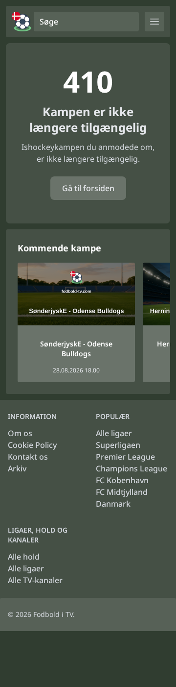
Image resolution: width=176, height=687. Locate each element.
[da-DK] (21, 21)
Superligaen (118, 445)
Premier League (125, 456)
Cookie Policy (32, 445)
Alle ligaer (114, 433)
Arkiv (17, 468)
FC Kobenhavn (122, 480)
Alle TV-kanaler (35, 580)
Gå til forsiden (88, 188)
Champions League (131, 468)
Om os (20, 433)
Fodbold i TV (53, 614)
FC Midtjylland (122, 492)
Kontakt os (28, 456)
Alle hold (24, 556)
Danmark (113, 503)
